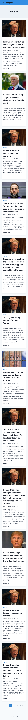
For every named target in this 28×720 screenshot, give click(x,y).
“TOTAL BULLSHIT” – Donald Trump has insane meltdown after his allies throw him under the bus (13, 435)
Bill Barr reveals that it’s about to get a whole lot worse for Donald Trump (14, 44)
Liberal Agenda (7, 50)
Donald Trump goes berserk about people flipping (12, 613)
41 (23, 705)
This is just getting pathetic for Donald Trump (11, 320)
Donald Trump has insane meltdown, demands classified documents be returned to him (13, 670)
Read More (6, 68)
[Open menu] (27, 3)
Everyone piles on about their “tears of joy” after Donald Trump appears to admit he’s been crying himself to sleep (13, 264)
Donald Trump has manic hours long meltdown (11, 153)
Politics (5, 39)
